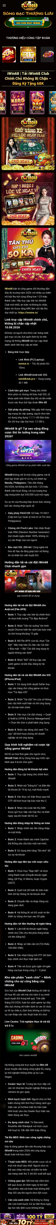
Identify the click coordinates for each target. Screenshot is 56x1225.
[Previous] (1, 103)
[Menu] (4, 5)
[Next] (54, 103)
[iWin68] (29, 5)
